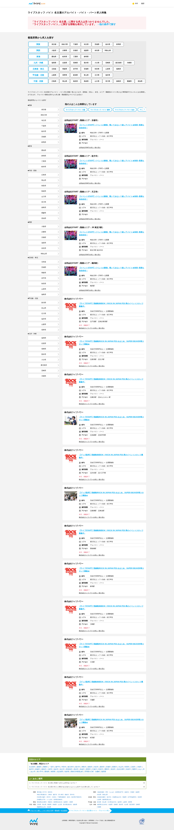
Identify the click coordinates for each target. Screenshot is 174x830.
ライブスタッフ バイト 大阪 (75, 110)
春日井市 (71, 767)
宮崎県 (107, 63)
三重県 (75, 56)
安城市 (108, 767)
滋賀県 (86, 50)
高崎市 (60, 799)
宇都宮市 (78, 797)
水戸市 (43, 799)
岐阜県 (64, 56)
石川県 (97, 75)
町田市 (50, 792)
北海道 (54, 69)
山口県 (97, 81)
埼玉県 (86, 44)
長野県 (64, 75)
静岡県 (86, 56)
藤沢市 (55, 794)
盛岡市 (134, 797)
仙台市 (119, 797)
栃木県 (107, 44)
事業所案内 (72, 820)
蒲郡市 (134, 769)
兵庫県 (64, 50)
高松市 (69, 804)
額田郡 (103, 771)
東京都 (54, 44)
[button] (144, 109)
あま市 (33, 771)
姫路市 (127, 792)
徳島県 (118, 81)
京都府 (75, 50)
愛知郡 (47, 771)
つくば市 (49, 799)
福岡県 (54, 63)
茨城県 (97, 44)
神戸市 (121, 792)
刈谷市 (96, 767)
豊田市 (102, 767)
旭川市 (109, 797)
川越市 (43, 797)
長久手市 (40, 771)
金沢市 (114, 802)
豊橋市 (39, 767)
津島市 (83, 767)
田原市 (100, 769)
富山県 (86, 75)
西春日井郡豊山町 (77, 771)
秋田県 (97, 69)
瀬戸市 (57, 767)
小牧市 (139, 767)
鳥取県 (75, 81)
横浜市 (45, 794)
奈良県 (97, 50)
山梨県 (54, 75)
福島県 (118, 69)
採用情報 (91, 820)
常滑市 (127, 767)
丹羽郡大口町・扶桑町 (92, 771)
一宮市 (51, 767)
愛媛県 (129, 81)
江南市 (133, 767)
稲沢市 (31, 769)
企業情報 (64, 820)
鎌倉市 (67, 794)
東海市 (43, 769)
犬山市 (120, 767)
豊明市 (88, 769)
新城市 (37, 769)
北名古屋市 (121, 769)
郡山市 (109, 799)
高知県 (140, 81)
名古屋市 (32, 767)
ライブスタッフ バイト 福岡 (100, 110)
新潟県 (75, 75)
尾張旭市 (69, 769)
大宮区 (54, 797)
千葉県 (75, 44)
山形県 (107, 69)
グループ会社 (99, 820)
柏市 (68, 797)
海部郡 (53, 771)
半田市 (63, 767)
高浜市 (76, 769)
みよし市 (141, 769)
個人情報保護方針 (110, 820)
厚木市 (72, 794)
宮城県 (86, 69)
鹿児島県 (118, 63)
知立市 (62, 769)
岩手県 (75, 69)
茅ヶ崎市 (61, 794)
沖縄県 (129, 63)
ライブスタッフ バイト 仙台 (124, 110)
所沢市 (49, 797)
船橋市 (64, 797)
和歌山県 (108, 50)
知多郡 (67, 771)
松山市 (43, 807)
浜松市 (60, 802)
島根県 (86, 81)
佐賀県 (64, 63)
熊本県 (86, 63)
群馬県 (118, 44)
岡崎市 (45, 767)
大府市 (50, 769)
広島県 (54, 81)
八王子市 (44, 792)
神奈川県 (65, 44)
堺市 (106, 792)
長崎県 (75, 63)
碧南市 (90, 767)
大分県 (97, 63)
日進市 (94, 769)
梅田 (103, 792)
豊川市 (77, 767)
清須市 (113, 769)
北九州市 (104, 804)
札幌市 (103, 797)
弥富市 (128, 769)
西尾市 (114, 767)
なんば (111, 792)
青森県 (64, 69)
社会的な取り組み (82, 820)
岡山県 (64, 81)
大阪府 (54, 50)
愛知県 (54, 56)
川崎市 (50, 794)
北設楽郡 (60, 771)
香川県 (107, 81)
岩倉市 (82, 769)
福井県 (107, 75)
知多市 (56, 769)
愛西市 (107, 769)
